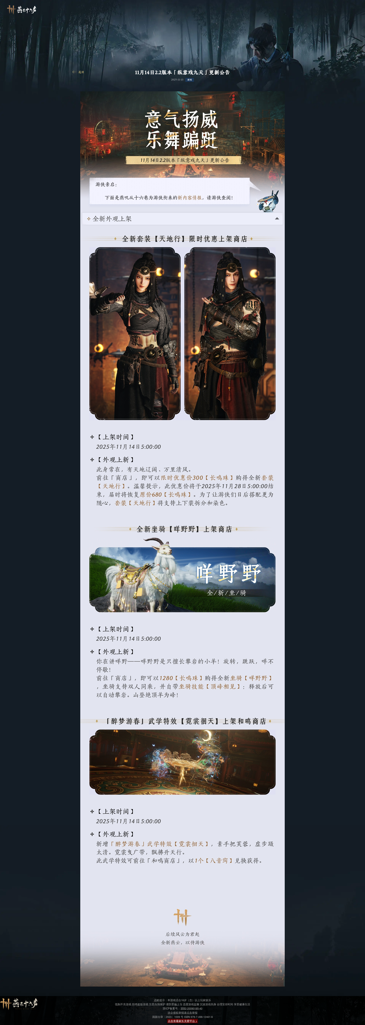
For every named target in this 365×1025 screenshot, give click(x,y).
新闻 (189, 79)
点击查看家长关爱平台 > (182, 1021)
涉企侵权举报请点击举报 (182, 1012)
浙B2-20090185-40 (191, 1008)
